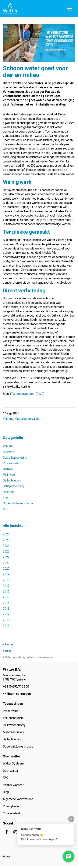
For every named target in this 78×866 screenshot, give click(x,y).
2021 (6, 563)
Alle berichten (14, 525)
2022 (6, 557)
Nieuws (8, 469)
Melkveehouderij (13, 732)
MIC (5, 509)
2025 (6, 540)
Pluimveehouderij (14, 725)
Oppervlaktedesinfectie (18, 503)
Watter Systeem (13, 763)
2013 (6, 608)
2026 (6, 534)
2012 (6, 614)
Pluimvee (9, 475)
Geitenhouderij (12, 480)
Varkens (8, 419)
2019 (6, 574)
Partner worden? (13, 785)
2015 (6, 597)
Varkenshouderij (13, 718)
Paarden (8, 492)
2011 (6, 620)
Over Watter (10, 770)
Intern (6, 497)
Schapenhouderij (13, 486)
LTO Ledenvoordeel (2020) (27, 394)
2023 (6, 551)
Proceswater (11, 463)
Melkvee (8, 452)
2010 (6, 626)
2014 (6, 603)
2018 (6, 580)
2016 (6, 591)
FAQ (5, 778)
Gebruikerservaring (27, 419)
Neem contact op (19, 694)
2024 (6, 546)
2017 (6, 586)
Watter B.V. (10, 8)
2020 (6, 568)
